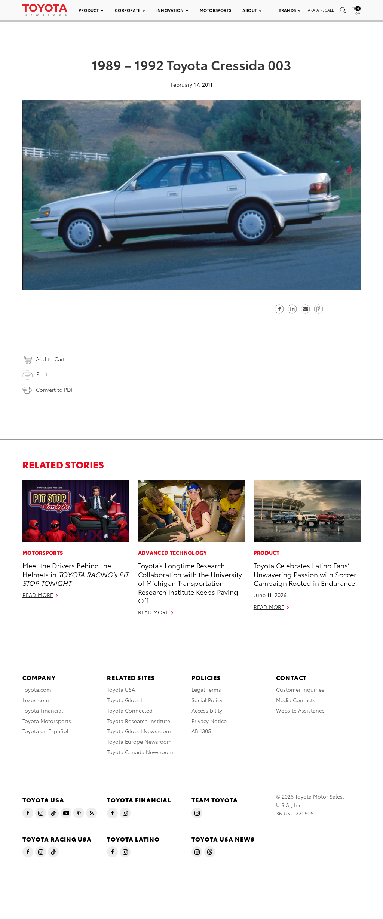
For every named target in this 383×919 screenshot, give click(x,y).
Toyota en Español (45, 731)
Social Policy (207, 700)
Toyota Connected (130, 710)
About (249, 10)
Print (42, 374)
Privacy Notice (209, 721)
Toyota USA (121, 689)
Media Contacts (295, 700)
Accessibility (207, 710)
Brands (287, 10)
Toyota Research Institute (138, 721)
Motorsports (215, 10)
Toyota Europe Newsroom (139, 741)
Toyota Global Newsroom (139, 731)
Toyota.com (36, 689)
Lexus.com (35, 700)
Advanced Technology (172, 552)
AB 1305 (201, 731)
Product (89, 10)
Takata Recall (320, 10)
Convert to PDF (55, 389)
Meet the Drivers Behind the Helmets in (75, 573)
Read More (37, 595)
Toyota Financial (42, 710)
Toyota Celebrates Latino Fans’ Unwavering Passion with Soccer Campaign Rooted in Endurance (305, 573)
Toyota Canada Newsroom (140, 752)
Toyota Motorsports (46, 721)
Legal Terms (206, 689)
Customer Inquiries (300, 689)
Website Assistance (300, 710)
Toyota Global (124, 700)
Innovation (170, 10)
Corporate (127, 10)
